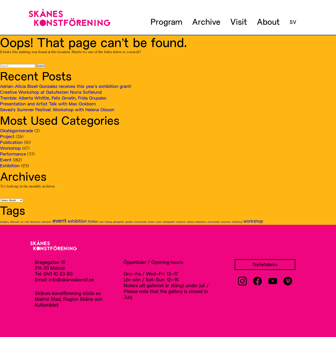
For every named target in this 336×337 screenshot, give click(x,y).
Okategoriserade (16, 130)
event (59, 220)
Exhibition (10, 165)
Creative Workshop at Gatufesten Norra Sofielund (51, 92)
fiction (93, 221)
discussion (35, 222)
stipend (190, 222)
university (226, 222)
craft (26, 222)
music (159, 222)
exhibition (77, 220)
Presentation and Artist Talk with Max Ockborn (48, 103)
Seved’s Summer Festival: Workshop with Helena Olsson (57, 109)
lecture (151, 222)
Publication (11, 142)
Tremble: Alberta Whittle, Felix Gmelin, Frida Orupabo (53, 98)
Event (5, 159)
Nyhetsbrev (265, 264)
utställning (237, 222)
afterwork (14, 222)
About (268, 21)
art (22, 222)
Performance (13, 154)
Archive (206, 21)
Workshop (10, 148)
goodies (129, 222)
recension (181, 222)
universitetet (213, 222)
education (46, 222)
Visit (238, 21)
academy (4, 222)
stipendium (200, 222)
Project (7, 136)
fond (101, 222)
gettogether (118, 222)
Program (166, 21)
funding (108, 222)
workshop (253, 220)
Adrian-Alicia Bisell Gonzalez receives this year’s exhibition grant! (65, 86)
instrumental (140, 222)
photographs (169, 222)
